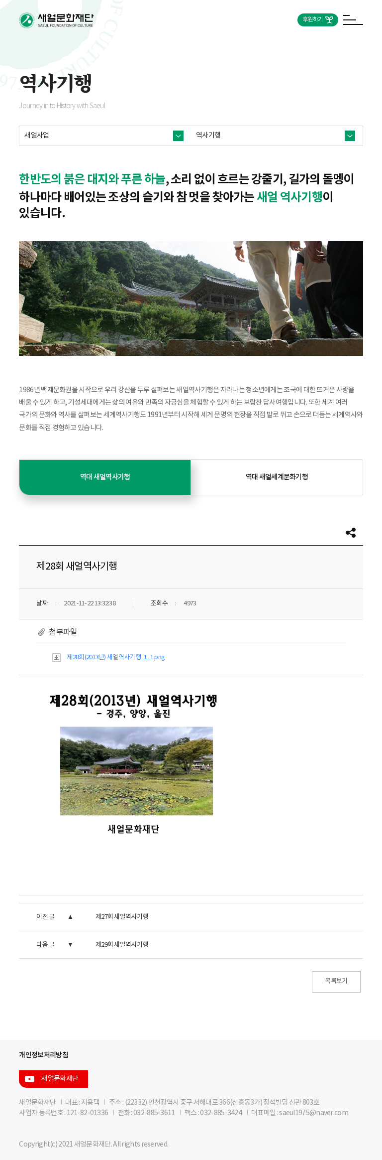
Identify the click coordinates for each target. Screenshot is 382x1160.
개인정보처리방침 (43, 1055)
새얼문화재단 (59, 1079)
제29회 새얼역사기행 (122, 945)
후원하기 (312, 19)
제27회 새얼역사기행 (122, 917)
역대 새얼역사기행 (105, 477)
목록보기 (336, 981)
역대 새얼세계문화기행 (277, 477)
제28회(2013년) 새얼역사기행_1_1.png (116, 657)
